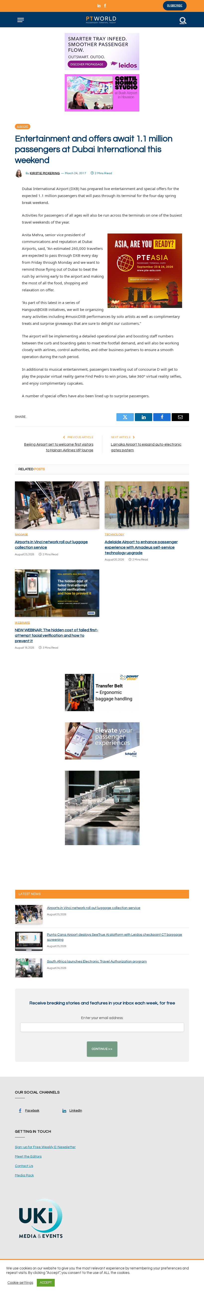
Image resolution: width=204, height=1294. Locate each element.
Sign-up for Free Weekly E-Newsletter (45, 1147)
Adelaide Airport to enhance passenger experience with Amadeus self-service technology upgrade (141, 547)
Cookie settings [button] (20, 1283)
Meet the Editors (28, 1156)
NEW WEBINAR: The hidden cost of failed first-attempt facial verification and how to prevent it (56, 635)
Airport (22, 126)
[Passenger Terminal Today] (102, 20)
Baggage (21, 534)
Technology (114, 534)
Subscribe (174, 5)
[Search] (183, 20)
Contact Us (24, 1166)
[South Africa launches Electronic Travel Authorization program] (29, 968)
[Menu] (20, 20)
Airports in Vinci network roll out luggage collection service (51, 544)
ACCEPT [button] (46, 1282)
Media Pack (24, 1175)
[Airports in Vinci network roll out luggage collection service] (57, 505)
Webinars (22, 622)
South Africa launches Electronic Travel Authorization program (97, 961)
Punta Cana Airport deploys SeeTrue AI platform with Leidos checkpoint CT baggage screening (114, 937)
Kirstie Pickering (45, 173)
